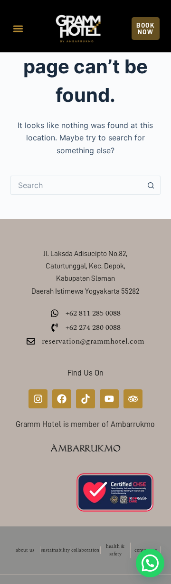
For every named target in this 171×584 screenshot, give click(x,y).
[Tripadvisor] (133, 398)
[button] (18, 29)
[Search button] (151, 185)
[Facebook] (61, 398)
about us (25, 550)
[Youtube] (109, 398)
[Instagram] (38, 398)
